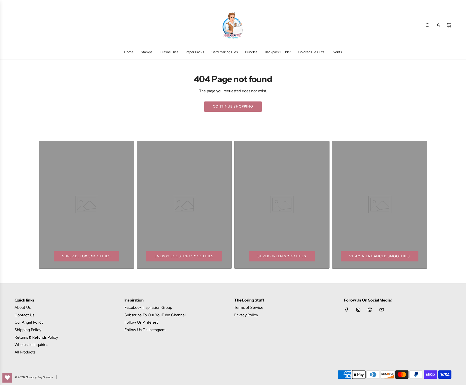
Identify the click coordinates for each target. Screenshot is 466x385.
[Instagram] (358, 309)
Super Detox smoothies (86, 256)
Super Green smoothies (282, 256)
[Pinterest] (370, 309)
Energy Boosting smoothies (184, 256)
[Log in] (438, 25)
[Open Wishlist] (7, 378)
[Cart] (449, 25)
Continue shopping (233, 106)
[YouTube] (381, 309)
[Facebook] (346, 309)
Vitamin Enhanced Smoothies (379, 256)
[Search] (427, 25)
